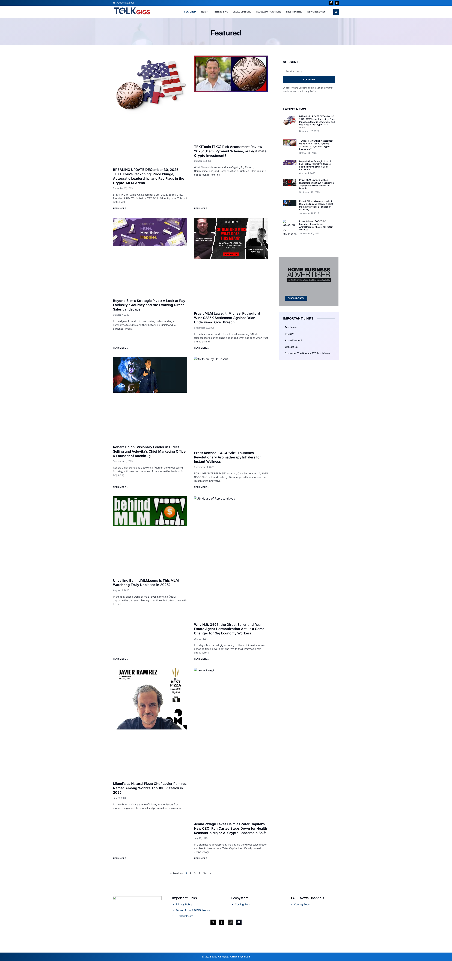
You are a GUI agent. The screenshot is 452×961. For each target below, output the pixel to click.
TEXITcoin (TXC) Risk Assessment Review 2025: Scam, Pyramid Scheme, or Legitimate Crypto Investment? (230, 151)
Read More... (120, 208)
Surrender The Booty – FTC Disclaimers (307, 353)
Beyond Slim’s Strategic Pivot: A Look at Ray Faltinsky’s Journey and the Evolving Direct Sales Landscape (149, 305)
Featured (190, 11)
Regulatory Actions (268, 11)
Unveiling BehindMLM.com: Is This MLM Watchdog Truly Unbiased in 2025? (146, 583)
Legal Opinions (242, 11)
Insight (205, 11)
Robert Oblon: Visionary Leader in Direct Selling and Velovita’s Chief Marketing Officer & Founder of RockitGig (150, 451)
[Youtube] (239, 922)
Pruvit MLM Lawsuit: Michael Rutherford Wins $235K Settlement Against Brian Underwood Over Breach (227, 317)
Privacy (289, 333)
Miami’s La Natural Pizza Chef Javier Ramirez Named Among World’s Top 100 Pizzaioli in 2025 (150, 788)
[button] (336, 12)
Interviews (221, 11)
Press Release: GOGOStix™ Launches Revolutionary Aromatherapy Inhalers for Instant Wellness (227, 457)
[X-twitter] (337, 3)
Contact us (291, 346)
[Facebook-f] (331, 3)
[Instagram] (230, 922)
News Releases (316, 11)
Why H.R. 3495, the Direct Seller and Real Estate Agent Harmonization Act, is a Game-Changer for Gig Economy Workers (230, 629)
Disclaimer (291, 327)
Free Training (294, 11)
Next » (207, 873)
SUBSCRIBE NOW (296, 298)
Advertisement (293, 340)
